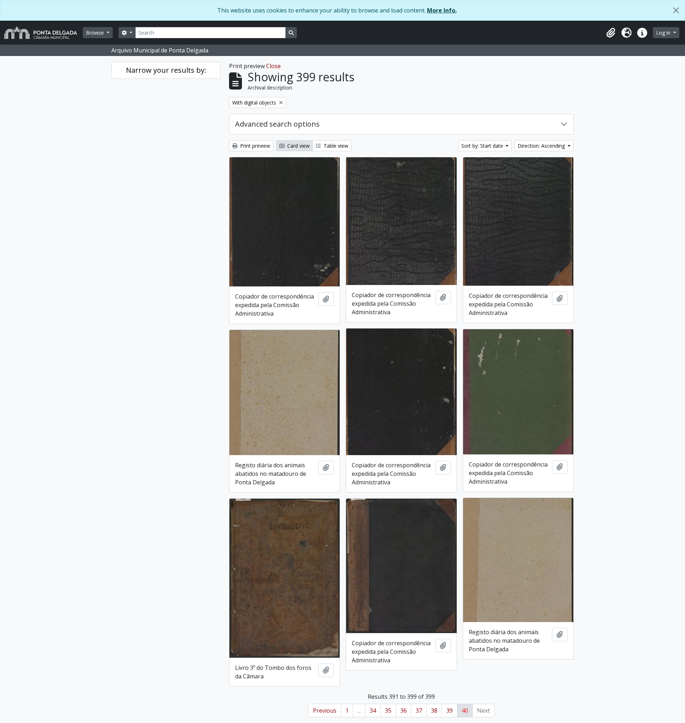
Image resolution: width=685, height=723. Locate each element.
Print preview (254, 145)
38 (434, 710)
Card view (298, 145)
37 (419, 710)
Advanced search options (277, 124)
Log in (664, 32)
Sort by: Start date (482, 145)
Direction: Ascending (542, 145)
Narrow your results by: (166, 70)
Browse (95, 32)
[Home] (43, 33)
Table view (335, 145)
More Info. (442, 10)
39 (449, 710)
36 (403, 710)
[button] (611, 33)
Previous (324, 710)
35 (388, 710)
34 (373, 710)
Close (273, 66)
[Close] (676, 10)
